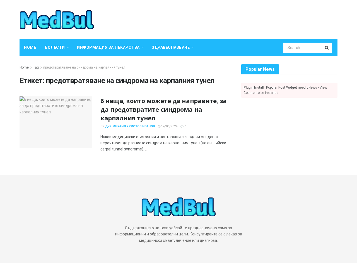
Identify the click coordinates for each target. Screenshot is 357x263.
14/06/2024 (168, 126)
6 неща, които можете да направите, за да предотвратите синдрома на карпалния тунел (163, 109)
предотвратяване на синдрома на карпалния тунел (84, 67)
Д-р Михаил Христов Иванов (130, 126)
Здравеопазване (171, 47)
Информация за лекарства (108, 47)
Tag (36, 67)
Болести (55, 47)
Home (30, 47)
